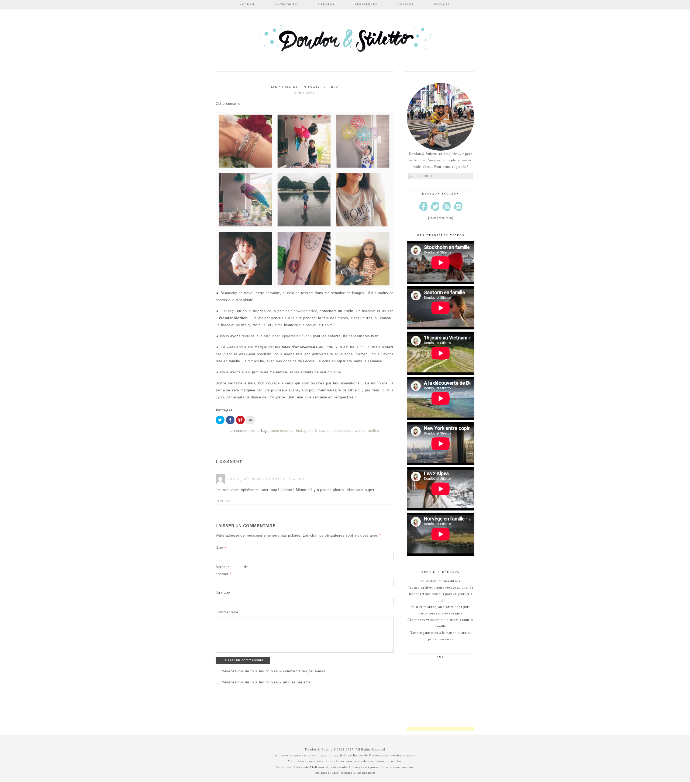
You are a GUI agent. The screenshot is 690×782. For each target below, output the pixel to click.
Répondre (225, 501)
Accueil (247, 4)
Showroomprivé (304, 311)
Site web (223, 593)
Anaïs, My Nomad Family (255, 479)
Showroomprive (328, 431)
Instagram (304, 431)
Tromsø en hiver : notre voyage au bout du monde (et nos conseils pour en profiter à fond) (440, 594)
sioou (348, 431)
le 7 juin (363, 347)
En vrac (251, 430)
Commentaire (227, 612)
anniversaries (282, 431)
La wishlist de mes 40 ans (440, 581)
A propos (326, 4)
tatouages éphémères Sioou (288, 336)
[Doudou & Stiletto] (345, 41)
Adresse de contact (232, 570)
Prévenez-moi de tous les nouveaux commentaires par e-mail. (273, 671)
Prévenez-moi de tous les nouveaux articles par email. (267, 682)
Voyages (442, 4)
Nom (221, 548)
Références (366, 4)
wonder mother (367, 431)
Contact (406, 4)
